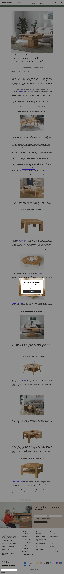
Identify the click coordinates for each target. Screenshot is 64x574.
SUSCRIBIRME (32, 291)
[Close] (43, 279)
